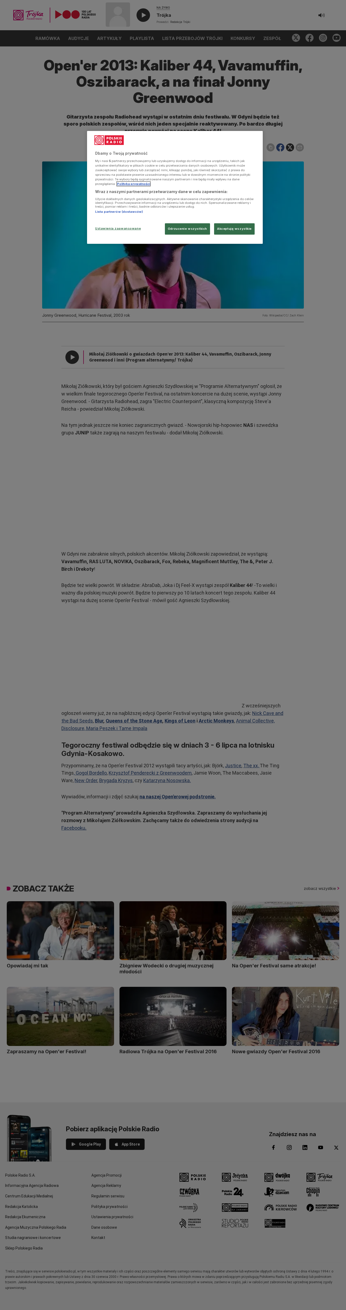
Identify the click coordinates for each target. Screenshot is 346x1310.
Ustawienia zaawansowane (118, 228)
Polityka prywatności (133, 184)
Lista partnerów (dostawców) (119, 212)
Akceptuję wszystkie (234, 229)
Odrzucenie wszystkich (187, 229)
